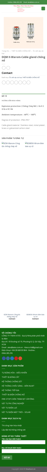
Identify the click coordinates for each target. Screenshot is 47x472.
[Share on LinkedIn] (28, 82)
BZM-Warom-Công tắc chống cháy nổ (12, 316)
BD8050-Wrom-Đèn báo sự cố (35, 316)
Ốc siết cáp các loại (15, 77)
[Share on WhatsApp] (4, 82)
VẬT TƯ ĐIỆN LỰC (9, 408)
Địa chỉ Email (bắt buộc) (11, 448)
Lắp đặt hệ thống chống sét (13, 430)
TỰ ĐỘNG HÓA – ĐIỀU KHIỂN (14, 372)
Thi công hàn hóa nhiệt (12, 425)
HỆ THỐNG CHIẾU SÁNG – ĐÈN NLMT (18, 386)
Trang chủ (5, 51)
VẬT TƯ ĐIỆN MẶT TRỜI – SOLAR (16, 412)
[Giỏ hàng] (43, 8)
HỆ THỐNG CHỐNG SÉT (12, 381)
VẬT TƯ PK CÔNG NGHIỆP (13, 403)
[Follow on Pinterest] (16, 358)
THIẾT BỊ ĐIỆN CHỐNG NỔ (21, 51)
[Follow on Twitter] (12, 358)
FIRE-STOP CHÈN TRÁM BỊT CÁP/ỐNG (18, 399)
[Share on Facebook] (8, 82)
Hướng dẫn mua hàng (11, 101)
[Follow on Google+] (20, 358)
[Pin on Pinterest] (20, 82)
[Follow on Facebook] (4, 358)
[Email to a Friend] (16, 82)
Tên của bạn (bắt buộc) (11, 439)
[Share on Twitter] (12, 82)
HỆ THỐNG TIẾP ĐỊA (10, 390)
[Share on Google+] (24, 82)
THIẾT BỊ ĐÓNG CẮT (10, 377)
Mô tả (4, 96)
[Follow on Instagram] (8, 358)
